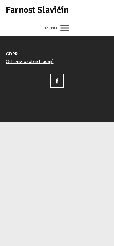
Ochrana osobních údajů (30, 61)
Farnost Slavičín (37, 10)
